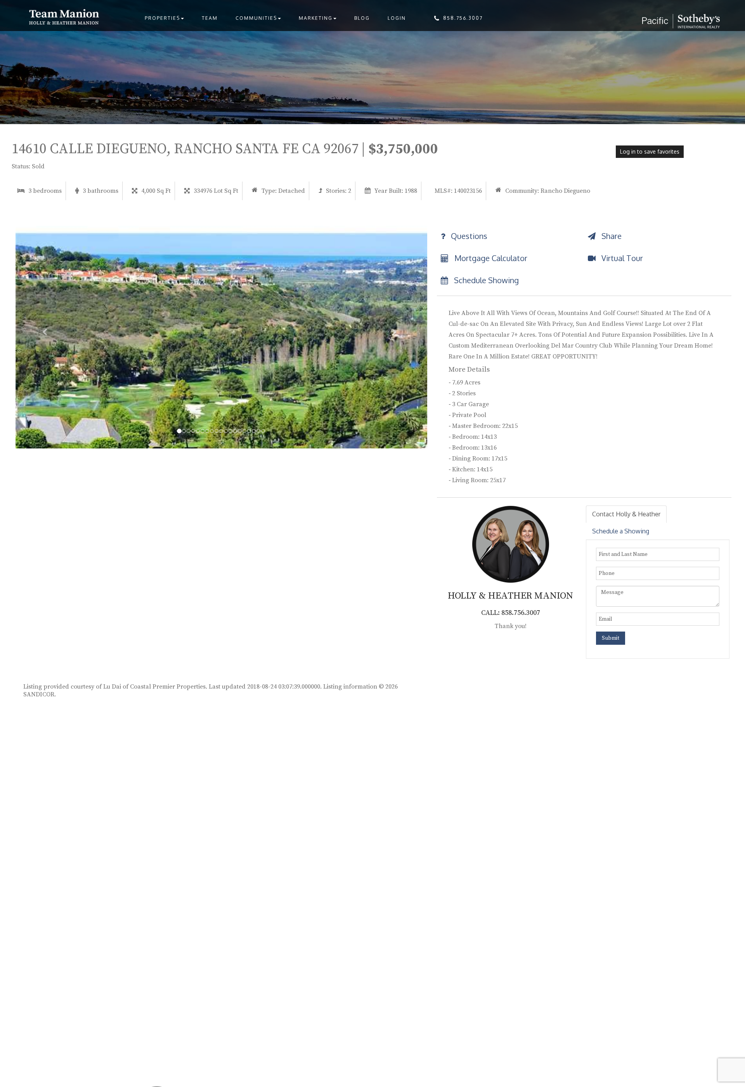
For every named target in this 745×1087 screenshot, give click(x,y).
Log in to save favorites (649, 151)
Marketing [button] (316, 18)
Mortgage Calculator (489, 258)
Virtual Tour (621, 258)
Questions (468, 236)
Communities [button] (256, 18)
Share (610, 236)
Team (210, 18)
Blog (362, 18)
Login (397, 18)
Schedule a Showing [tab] (620, 531)
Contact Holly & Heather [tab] (626, 514)
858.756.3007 (463, 18)
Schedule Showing (485, 280)
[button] (46, 332)
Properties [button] (162, 18)
